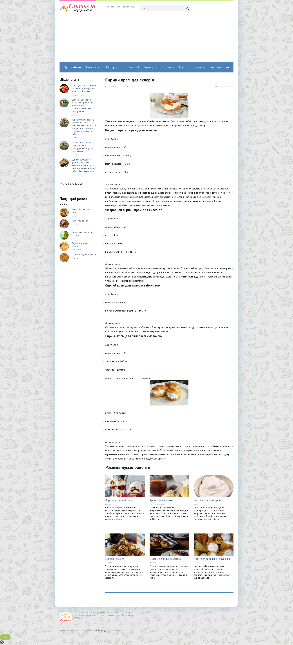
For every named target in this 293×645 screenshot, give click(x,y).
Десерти (184, 67)
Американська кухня (157, 504)
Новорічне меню (219, 67)
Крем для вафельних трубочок (212, 558)
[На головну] (78, 8)
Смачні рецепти (153, 67)
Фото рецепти (114, 67)
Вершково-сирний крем (119, 500)
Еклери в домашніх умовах (165, 558)
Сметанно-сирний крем (207, 500)
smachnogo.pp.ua (104, 630)
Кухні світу (92, 67)
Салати (170, 67)
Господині (199, 67)
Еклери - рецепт (114, 558)
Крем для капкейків (161, 500)
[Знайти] (187, 8)
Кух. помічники (72, 67)
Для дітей (133, 67)
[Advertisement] (146, 39)
